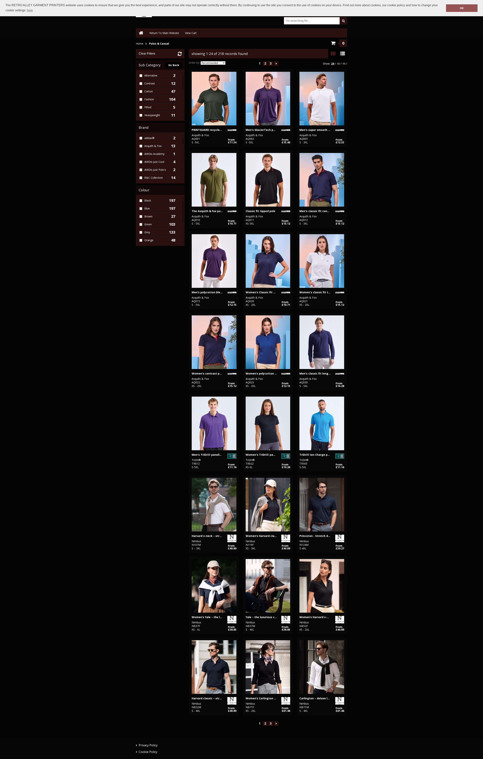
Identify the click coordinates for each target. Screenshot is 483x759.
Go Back (173, 65)
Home (139, 43)
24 (332, 63)
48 (338, 63)
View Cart (191, 33)
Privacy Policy (148, 745)
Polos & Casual (159, 43)
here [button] (30, 10)
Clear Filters (147, 53)
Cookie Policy (148, 752)
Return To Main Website (164, 33)
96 (343, 63)
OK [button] (462, 8)
